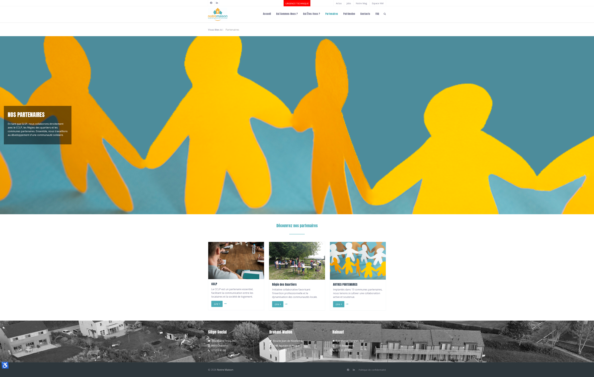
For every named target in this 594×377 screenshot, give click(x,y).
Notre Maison (225, 369)
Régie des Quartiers (284, 284)
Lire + (217, 304)
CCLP (214, 284)
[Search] (385, 13)
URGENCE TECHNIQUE (297, 3)
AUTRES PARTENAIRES (345, 284)
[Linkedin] (353, 370)
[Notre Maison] (227, 14)
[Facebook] (211, 3)
